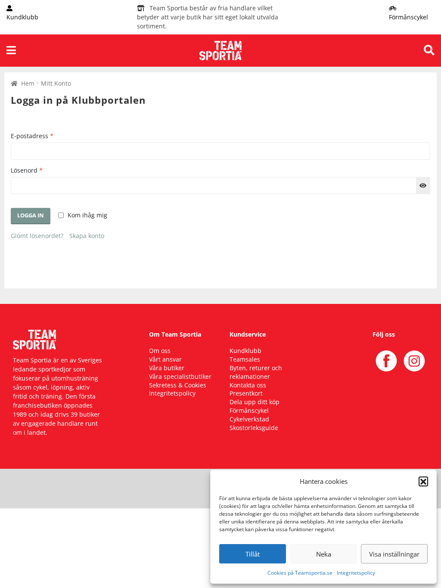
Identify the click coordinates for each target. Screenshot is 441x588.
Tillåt (252, 554)
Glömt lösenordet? (37, 236)
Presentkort (246, 393)
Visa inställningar (394, 554)
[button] (423, 481)
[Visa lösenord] (423, 185)
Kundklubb (245, 351)
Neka (323, 554)
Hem (27, 83)
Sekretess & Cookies (177, 385)
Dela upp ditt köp (255, 402)
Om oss (160, 351)
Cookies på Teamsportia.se (299, 572)
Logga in (30, 215)
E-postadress (32, 136)
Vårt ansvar (165, 359)
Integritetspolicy (356, 572)
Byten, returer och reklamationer (256, 372)
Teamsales (245, 359)
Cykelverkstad (249, 419)
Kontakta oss (248, 385)
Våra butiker (166, 368)
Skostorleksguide (254, 428)
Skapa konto (86, 236)
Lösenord (27, 170)
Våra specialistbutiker (180, 376)
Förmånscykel (249, 410)
